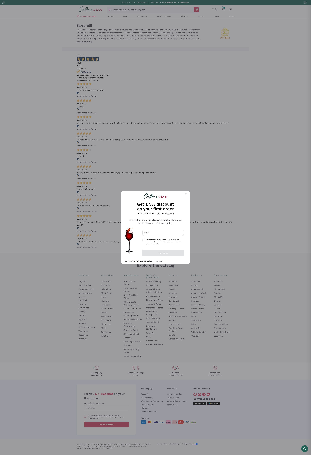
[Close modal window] (186, 194)
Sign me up (163, 253)
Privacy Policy (158, 261)
